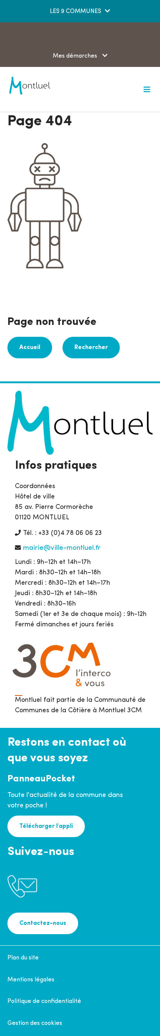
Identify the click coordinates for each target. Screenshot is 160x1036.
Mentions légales (30, 980)
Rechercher (91, 348)
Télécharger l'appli (46, 826)
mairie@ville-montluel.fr (61, 548)
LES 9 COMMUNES (75, 11)
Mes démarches (76, 56)
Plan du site (23, 958)
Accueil (29, 348)
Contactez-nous (42, 923)
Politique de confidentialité (44, 1001)
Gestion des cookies (34, 1023)
